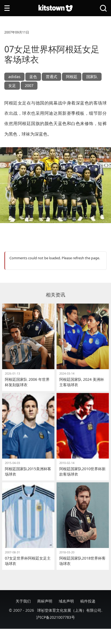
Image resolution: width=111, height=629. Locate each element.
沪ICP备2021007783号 (55, 617)
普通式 (51, 76)
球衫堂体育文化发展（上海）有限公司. (69, 610)
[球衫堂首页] (55, 8)
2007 (29, 85)
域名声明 (66, 601)
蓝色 (33, 76)
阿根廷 (71, 76)
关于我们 (23, 601)
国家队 (92, 76)
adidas (14, 76)
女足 (12, 85)
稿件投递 (87, 601)
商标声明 (44, 601)
